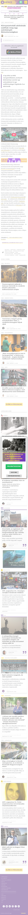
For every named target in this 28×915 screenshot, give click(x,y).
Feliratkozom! (14, 466)
